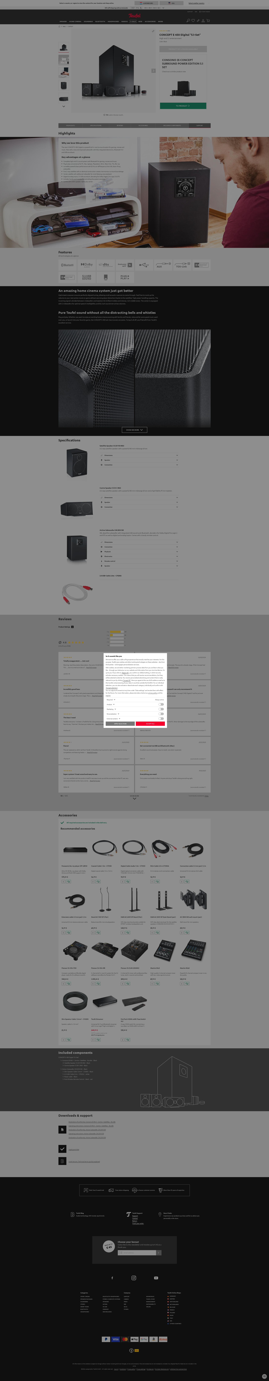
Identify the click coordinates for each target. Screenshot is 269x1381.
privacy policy (152, 693)
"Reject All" (125, 673)
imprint (108, 695)
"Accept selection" (112, 688)
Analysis (109, 704)
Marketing (110, 709)
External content (112, 719)
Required (110, 700)
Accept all (150, 724)
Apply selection (120, 724)
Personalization (112, 714)
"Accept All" (127, 680)
